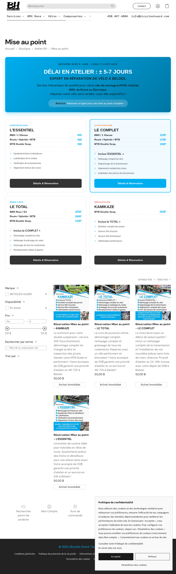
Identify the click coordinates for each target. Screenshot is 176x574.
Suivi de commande (75, 513)
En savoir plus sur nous (110, 547)
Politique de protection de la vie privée (57, 553)
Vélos (53, 16)
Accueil (10, 48)
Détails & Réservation (45, 183)
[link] (134, 563)
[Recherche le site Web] (112, 5)
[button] (13, 6)
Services (14, 16)
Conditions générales (24, 553)
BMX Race (35, 16)
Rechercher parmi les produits (23, 515)
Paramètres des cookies (78, 558)
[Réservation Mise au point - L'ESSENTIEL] (71, 413)
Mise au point (59, 48)
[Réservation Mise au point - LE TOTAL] (112, 302)
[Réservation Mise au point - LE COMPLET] (153, 302)
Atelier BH (41, 48)
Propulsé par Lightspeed (88, 564)
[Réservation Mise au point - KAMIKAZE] (71, 302)
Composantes (74, 16)
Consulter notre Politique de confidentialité (120, 543)
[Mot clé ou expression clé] (7, 348)
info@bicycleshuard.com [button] (150, 16)
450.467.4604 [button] (117, 16)
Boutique (24, 48)
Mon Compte (49, 511)
